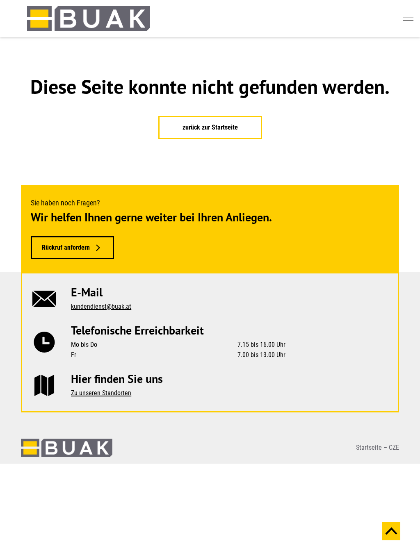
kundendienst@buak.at (101, 306)
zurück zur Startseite (210, 127)
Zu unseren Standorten (101, 393)
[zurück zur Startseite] (88, 18)
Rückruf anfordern (66, 247)
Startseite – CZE (377, 447)
